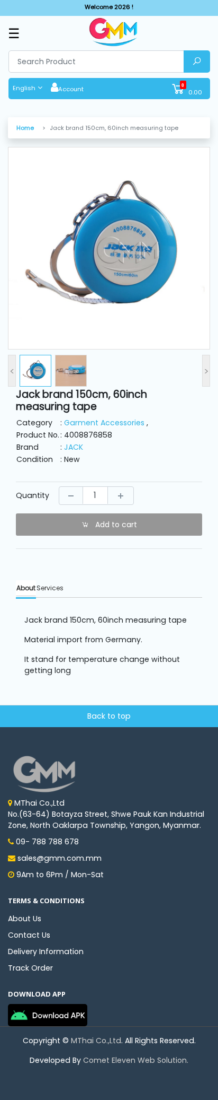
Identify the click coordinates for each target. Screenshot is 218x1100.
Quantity (32, 495)
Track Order (30, 968)
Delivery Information (46, 951)
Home (25, 128)
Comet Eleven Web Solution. (135, 1060)
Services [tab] (50, 587)
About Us (24, 918)
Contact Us (29, 935)
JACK (73, 447)
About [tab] (25, 587)
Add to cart (115, 524)
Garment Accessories (104, 422)
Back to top (109, 716)
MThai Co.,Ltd (96, 1040)
